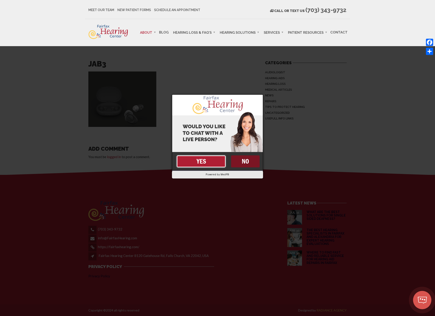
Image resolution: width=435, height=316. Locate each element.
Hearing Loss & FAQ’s (192, 32)
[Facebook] (429, 42)
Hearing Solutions (238, 32)
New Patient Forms (134, 10)
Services (272, 32)
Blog (164, 32)
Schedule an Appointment (177, 10)
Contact (339, 32)
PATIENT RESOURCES (306, 32)
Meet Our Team (101, 10)
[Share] (429, 51)
